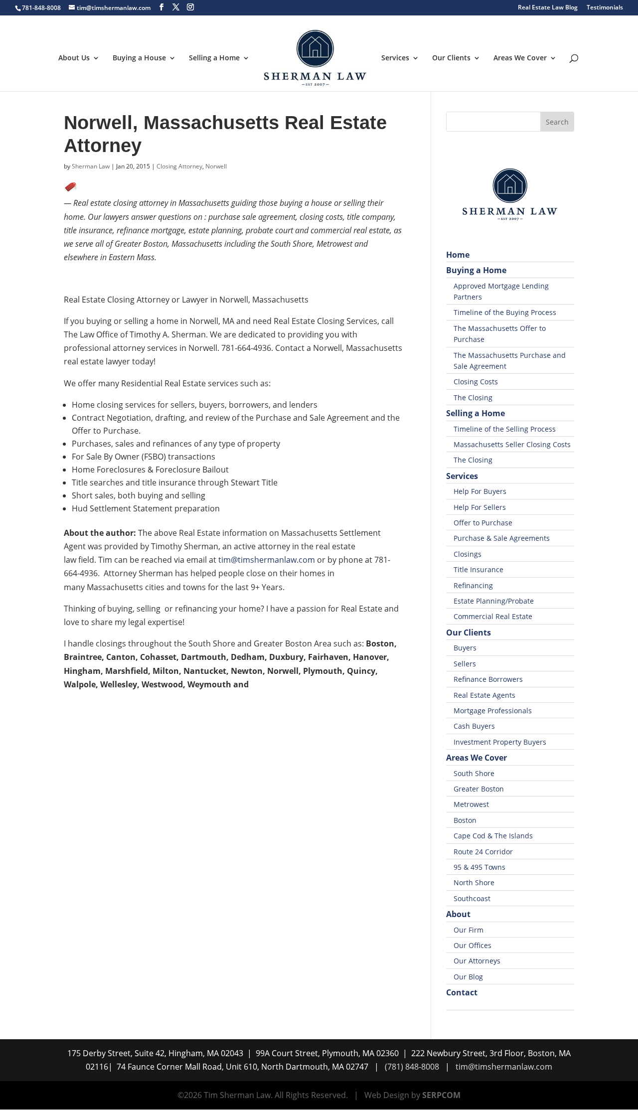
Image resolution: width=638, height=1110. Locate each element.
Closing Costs (476, 381)
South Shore (474, 773)
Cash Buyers (474, 726)
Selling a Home (214, 58)
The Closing (473, 397)
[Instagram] (190, 7)
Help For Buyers (480, 491)
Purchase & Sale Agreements (502, 538)
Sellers (465, 663)
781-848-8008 (41, 7)
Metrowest (471, 804)
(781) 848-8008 (412, 1066)
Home (458, 254)
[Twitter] (175, 7)
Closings (467, 554)
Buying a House (139, 58)
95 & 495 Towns (479, 867)
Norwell (216, 166)
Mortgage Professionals (493, 710)
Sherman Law (91, 166)
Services (395, 58)
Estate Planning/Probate (494, 601)
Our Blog (468, 976)
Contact (462, 992)
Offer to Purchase (483, 522)
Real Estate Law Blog (548, 7)
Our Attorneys (477, 960)
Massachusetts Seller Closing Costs (512, 444)
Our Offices (472, 945)
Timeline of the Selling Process (505, 429)
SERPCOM (441, 1095)
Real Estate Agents (484, 695)
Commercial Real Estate (493, 616)
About (458, 914)
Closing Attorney (179, 166)
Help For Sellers (480, 507)
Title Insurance (478, 569)
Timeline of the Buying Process (505, 312)
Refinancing (473, 585)
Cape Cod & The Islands (493, 835)
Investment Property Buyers (500, 742)
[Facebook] (161, 7)
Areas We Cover (520, 58)
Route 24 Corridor (483, 851)
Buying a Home (476, 270)
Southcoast (472, 898)
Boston (465, 820)
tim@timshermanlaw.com (266, 559)
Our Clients (451, 58)
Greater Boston (479, 788)
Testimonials (605, 7)
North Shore (474, 882)
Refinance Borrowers (488, 679)
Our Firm (468, 930)
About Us (74, 58)
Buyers (465, 647)
